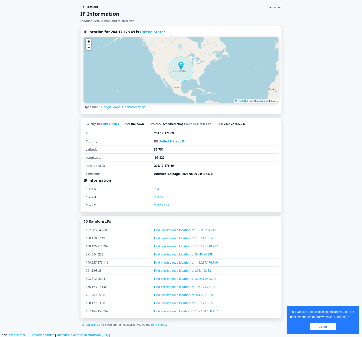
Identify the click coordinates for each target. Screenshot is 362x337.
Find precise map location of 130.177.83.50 (184, 303)
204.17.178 (161, 205)
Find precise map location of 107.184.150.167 (186, 311)
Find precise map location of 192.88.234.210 (185, 230)
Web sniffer (17, 335)
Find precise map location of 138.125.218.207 (186, 246)
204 (156, 189)
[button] (181, 65)
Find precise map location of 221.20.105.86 (184, 295)
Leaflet (241, 100)
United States (153, 31)
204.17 (158, 197)
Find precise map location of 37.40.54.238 (183, 254)
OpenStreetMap (133, 107)
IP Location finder (41, 335)
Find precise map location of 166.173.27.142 (185, 287)
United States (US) (172, 141)
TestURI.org (87, 324)
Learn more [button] (341, 317)
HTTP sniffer (158, 324)
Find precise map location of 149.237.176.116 (186, 262)
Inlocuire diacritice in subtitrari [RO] (82, 335)
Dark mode (274, 7)
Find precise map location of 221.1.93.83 (182, 271)
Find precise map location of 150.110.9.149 (184, 238)
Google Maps (110, 107)
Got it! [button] (323, 326)
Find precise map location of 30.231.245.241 (185, 279)
